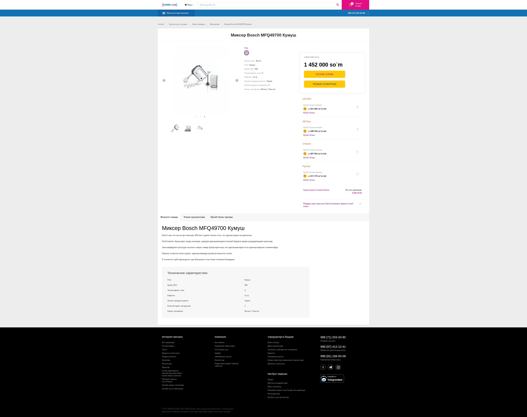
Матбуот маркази (277, 374)
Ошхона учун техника (178, 24)
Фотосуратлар (273, 394)
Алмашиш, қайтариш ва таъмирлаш (282, 350)
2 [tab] (200, 116)
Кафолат (271, 353)
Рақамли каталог (169, 357)
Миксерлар (215, 24)
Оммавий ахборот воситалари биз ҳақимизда (286, 390)
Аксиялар (166, 360)
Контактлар (219, 360)
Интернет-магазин (172, 336)
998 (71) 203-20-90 (333, 337)
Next (237, 80)
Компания (220, 336)
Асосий (161, 24)
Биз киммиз (219, 342)
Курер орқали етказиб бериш (316, 190)
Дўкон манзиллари (275, 346)
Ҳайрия (218, 353)
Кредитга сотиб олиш (171, 353)
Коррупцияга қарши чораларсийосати (226, 365)
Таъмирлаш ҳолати (276, 357)
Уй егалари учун (221, 350)
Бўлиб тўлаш (309, 113)
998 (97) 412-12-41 (333, 346)
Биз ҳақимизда (168, 342)
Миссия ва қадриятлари (278, 383)
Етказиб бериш (168, 346)
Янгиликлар (167, 364)
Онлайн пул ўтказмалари (172, 389)
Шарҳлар (165, 367)
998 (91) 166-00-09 (333, 356)
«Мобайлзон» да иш (223, 357)
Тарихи (270, 379)
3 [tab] (204, 116)
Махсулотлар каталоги (177, 13)
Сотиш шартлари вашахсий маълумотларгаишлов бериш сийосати (172, 373)
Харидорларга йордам (280, 336)
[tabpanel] (200, 80)
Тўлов (164, 350)
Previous (164, 80)
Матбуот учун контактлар (278, 397)
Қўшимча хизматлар (276, 364)
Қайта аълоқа (273, 342)
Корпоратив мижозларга (225, 346)
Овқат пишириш (199, 24)
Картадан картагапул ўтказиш (169, 380)
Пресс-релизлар (274, 387)
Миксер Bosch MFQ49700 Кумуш (238, 24)
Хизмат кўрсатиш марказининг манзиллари (285, 360)
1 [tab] (196, 116)
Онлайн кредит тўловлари (173, 385)
